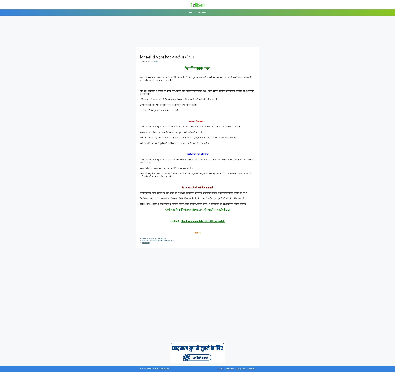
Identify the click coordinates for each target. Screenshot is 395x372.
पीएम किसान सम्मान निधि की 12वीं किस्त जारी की (203, 222)
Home (191, 12)
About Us (221, 369)
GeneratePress (164, 369)
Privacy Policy (241, 369)
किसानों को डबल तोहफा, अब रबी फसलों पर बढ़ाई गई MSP (203, 210)
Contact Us (230, 369)
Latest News (146, 238)
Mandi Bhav (202, 12)
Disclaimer (251, 369)
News (153, 238)
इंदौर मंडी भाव (145, 243)
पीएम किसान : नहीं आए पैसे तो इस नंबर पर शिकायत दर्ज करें (158, 241)
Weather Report (160, 238)
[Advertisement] (197, 32)
